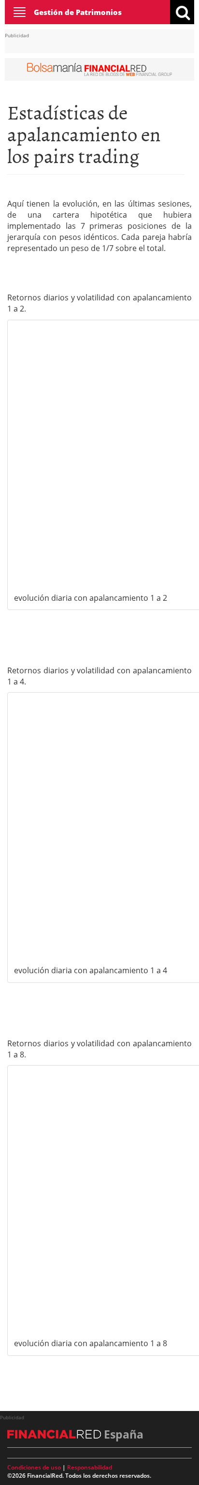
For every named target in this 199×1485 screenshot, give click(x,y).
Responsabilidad (89, 1467)
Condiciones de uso (34, 1467)
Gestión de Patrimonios (78, 12)
